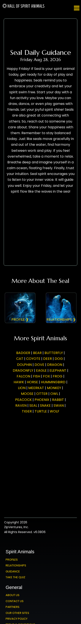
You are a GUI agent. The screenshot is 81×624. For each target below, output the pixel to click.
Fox (46, 376)
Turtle (41, 411)
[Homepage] (23, 7)
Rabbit (58, 399)
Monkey (54, 387)
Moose (27, 393)
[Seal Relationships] (61, 308)
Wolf (54, 411)
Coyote (33, 358)
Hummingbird (53, 382)
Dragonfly (23, 370)
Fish (36, 376)
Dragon (54, 364)
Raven (21, 405)
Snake (45, 405)
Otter (42, 393)
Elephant (57, 370)
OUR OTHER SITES (17, 613)
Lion (21, 387)
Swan (59, 405)
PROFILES (12, 560)
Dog (59, 358)
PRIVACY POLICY (16, 619)
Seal (33, 405)
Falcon (23, 376)
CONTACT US (15, 601)
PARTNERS (12, 607)
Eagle (41, 370)
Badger (23, 352)
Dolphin (24, 364)
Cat (19, 358)
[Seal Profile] (20, 308)
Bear (37, 352)
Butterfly (53, 352)
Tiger (27, 411)
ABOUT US (12, 595)
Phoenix (42, 399)
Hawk (19, 382)
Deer (47, 358)
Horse (32, 382)
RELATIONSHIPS (16, 565)
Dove (39, 364)
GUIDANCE (13, 571)
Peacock (23, 399)
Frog (57, 376)
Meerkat (36, 387)
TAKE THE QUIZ (15, 577)
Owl (54, 393)
